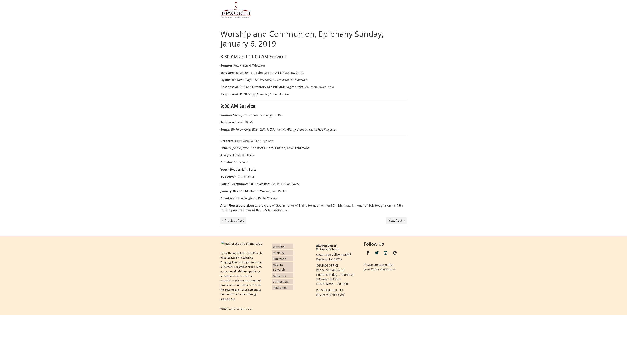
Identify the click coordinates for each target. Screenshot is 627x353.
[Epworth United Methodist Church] (249, 10)
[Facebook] (368, 253)
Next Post (395, 220)
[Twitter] (377, 253)
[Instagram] (386, 253)
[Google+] (395, 253)
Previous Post (234, 220)
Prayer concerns (381, 269)
